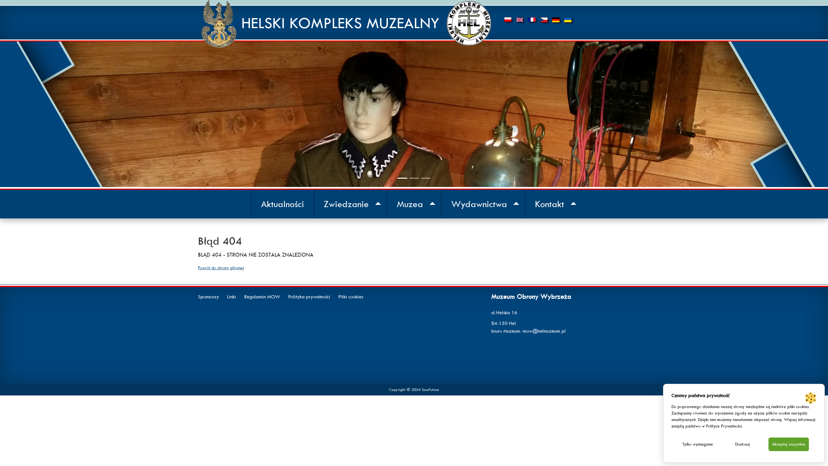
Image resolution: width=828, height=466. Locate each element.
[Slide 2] (414, 178)
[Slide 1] (402, 178)
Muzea (410, 204)
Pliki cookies (350, 297)
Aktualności (282, 204)
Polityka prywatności (309, 297)
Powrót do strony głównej (221, 267)
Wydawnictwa (479, 204)
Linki (231, 297)
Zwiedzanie (346, 204)
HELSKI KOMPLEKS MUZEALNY (340, 23)
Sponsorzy (208, 297)
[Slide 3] (425, 178)
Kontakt (549, 204)
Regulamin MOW (262, 297)
